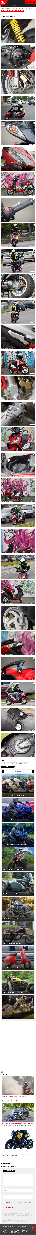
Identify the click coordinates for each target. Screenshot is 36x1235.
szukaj (30, 2)
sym (3, 763)
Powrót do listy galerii (7, 16)
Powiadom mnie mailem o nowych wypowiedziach (18, 1202)
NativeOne (18, 1158)
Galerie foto (15, 8)
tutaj (18, 1230)
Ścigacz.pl (2, 2)
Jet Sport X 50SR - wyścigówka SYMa (25, 8)
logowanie (27, 2)
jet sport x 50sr (24, 763)
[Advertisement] (18, 1047)
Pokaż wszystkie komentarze (8, 1166)
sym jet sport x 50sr (12, 763)
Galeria (10, 8)
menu (34, 2)
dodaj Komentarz (9, 1207)
